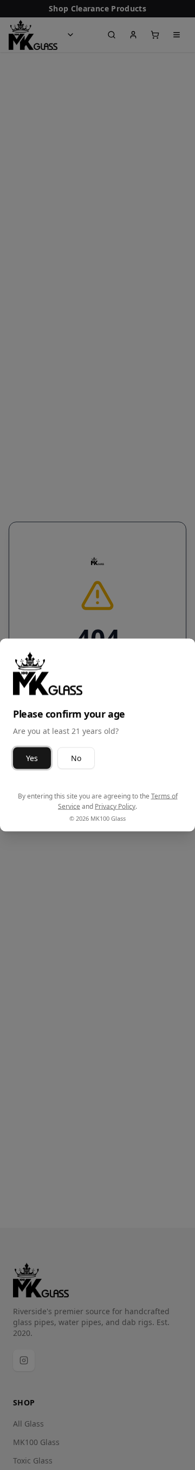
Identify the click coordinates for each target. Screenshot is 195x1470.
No (76, 757)
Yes (32, 757)
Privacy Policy (115, 806)
